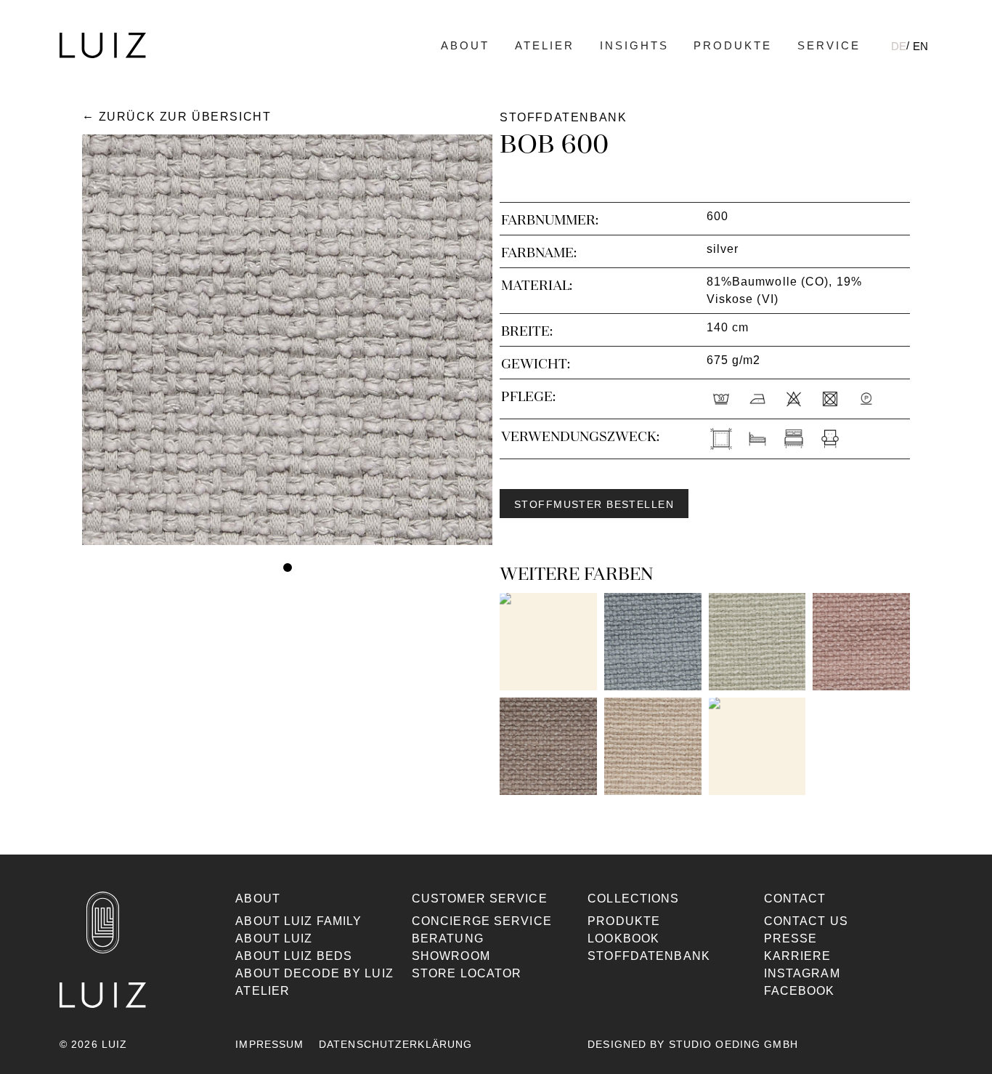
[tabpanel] (287, 339)
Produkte (733, 45)
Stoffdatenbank (649, 956)
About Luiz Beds (293, 956)
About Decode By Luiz (314, 973)
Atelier (544, 45)
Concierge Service (482, 921)
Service (829, 45)
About (465, 45)
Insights (634, 45)
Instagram (802, 973)
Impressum (269, 1044)
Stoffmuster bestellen (594, 504)
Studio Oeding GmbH (733, 1044)
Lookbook (623, 938)
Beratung (448, 938)
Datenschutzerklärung (395, 1044)
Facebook (799, 991)
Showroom (451, 956)
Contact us (806, 921)
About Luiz (273, 938)
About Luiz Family (298, 921)
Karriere (798, 956)
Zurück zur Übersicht (185, 116)
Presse (791, 938)
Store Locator (467, 973)
